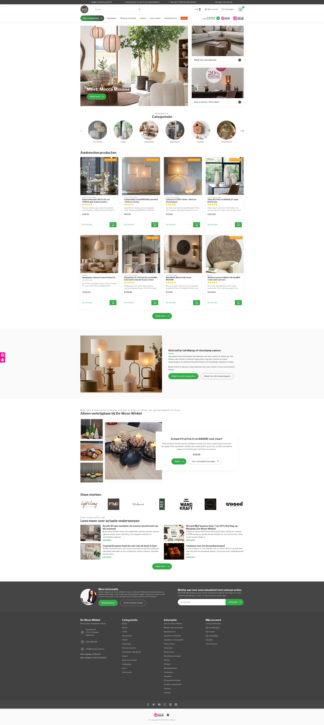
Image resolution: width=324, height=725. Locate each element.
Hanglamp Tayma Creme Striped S (98, 277)
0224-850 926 (91, 642)
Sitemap (167, 688)
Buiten (124, 623)
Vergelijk (209, 640)
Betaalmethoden (170, 668)
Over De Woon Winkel (173, 623)
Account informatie (213, 623)
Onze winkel (155, 18)
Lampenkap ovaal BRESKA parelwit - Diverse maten (141, 200)
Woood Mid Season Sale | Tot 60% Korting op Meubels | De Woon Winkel (212, 527)
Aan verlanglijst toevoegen (203, 461)
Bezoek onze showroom (173, 627)
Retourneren (169, 652)
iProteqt (167, 664)
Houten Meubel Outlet (133, 603)
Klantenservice (170, 18)
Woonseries (127, 672)
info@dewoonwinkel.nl (95, 649)
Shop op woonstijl (128, 18)
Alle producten (212, 644)
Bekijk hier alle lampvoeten (183, 376)
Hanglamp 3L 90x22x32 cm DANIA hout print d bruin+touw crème (140, 278)
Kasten (125, 640)
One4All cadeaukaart (172, 684)
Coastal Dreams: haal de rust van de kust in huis (130, 545)
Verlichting (126, 644)
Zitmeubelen (127, 636)
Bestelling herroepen (172, 656)
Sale (124, 668)
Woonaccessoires (129, 648)
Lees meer (107, 540)
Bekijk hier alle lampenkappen (217, 376)
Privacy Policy (169, 644)
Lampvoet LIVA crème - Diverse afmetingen (181, 200)
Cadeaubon (112, 18)
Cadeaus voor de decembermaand (205, 545)
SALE (184, 18)
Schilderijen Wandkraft (131, 652)
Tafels (124, 632)
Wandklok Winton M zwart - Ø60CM (179, 278)
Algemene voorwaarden (173, 640)
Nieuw (124, 627)
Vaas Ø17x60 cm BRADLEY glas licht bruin (223, 200)
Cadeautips (126, 664)
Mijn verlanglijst (212, 636)
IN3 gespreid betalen (172, 680)
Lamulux (167, 692)
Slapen (125, 656)
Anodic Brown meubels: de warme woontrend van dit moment (130, 527)
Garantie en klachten (172, 636)
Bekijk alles (160, 316)
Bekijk (177, 461)
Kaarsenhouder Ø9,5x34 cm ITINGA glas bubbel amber (96, 200)
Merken (143, 18)
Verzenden (168, 648)
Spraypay (167, 676)
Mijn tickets (210, 632)
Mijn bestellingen (212, 627)
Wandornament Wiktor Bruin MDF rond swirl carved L (224, 278)
